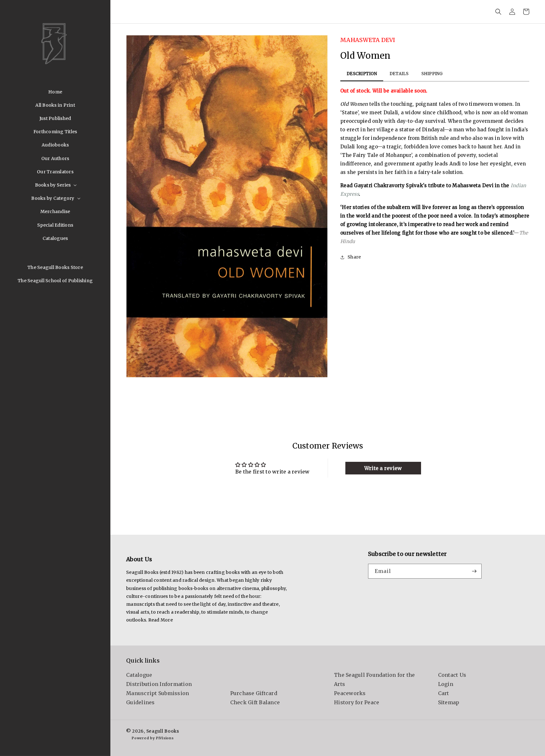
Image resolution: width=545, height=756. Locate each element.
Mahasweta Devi (368, 40)
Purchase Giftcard (253, 693)
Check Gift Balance (255, 702)
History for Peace (356, 702)
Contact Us (452, 675)
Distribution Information (159, 684)
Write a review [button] (383, 468)
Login (445, 684)
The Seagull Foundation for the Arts (374, 679)
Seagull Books (162, 731)
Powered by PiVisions (152, 738)
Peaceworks (350, 693)
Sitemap (449, 702)
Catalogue (139, 675)
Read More (160, 620)
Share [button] (354, 257)
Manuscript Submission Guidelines (157, 697)
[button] (55, 185)
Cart (443, 693)
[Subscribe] (474, 571)
